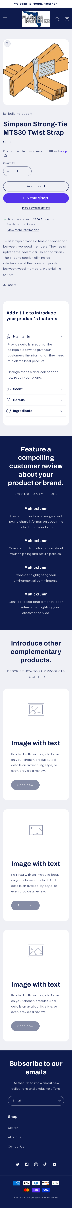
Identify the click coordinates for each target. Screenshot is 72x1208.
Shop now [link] (25, 785)
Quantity (9, 163)
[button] (5, 19)
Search (13, 1127)
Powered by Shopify (48, 1197)
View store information (23, 230)
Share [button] (12, 284)
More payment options (36, 208)
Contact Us (16, 1146)
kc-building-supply (30, 1197)
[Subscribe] (59, 1101)
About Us (14, 1137)
